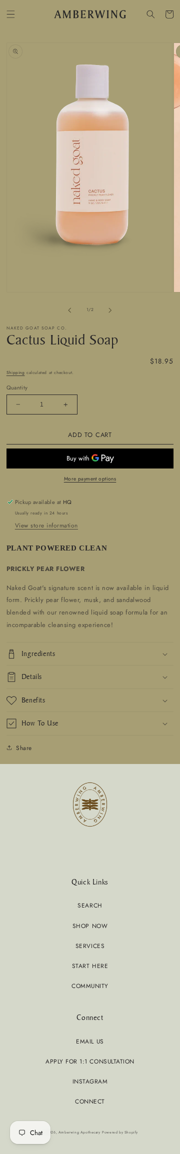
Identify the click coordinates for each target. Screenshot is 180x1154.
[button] (11, 14)
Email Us (90, 1041)
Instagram (90, 1081)
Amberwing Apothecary (79, 1132)
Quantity (17, 388)
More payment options (90, 478)
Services (90, 946)
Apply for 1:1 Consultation (90, 1061)
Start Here (90, 966)
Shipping (15, 373)
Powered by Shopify (120, 1132)
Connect (90, 1101)
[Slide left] (69, 310)
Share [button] (24, 748)
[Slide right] (111, 310)
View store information (46, 525)
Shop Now (90, 926)
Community (90, 986)
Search (90, 905)
